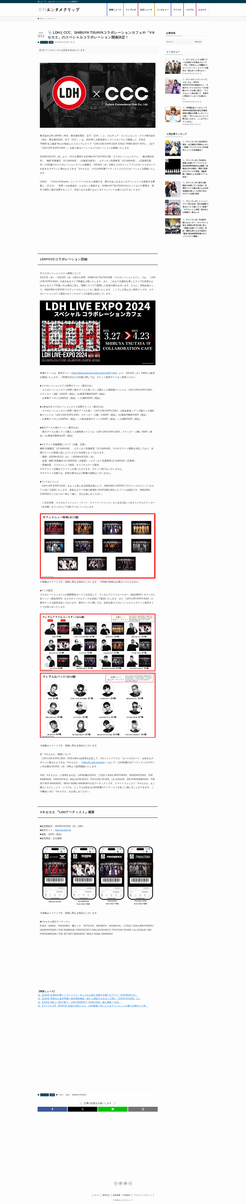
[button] (52, 1109)
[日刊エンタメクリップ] (59, 9)
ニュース (44, 42)
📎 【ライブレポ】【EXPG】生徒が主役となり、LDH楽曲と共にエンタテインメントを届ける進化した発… (93, 1006)
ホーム (97, 1195)
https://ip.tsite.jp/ (63, 830)
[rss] (125, 1183)
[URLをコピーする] (143, 1109)
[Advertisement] (97, 221)
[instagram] (120, 1183)
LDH (67, 1095)
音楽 (51, 42)
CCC (61, 1095)
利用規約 (127, 1195)
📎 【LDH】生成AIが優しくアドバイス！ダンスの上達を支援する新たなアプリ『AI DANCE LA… (87, 995)
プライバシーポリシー (143, 1195)
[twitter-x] (116, 1183)
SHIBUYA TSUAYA (79, 1095)
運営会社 (106, 1195)
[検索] (130, 1183)
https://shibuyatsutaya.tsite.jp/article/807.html (94, 373)
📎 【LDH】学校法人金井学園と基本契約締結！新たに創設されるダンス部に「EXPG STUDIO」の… (89, 998)
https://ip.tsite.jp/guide (93, 762)
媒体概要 (116, 1195)
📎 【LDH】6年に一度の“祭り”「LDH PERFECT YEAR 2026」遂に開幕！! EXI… (79, 1002)
